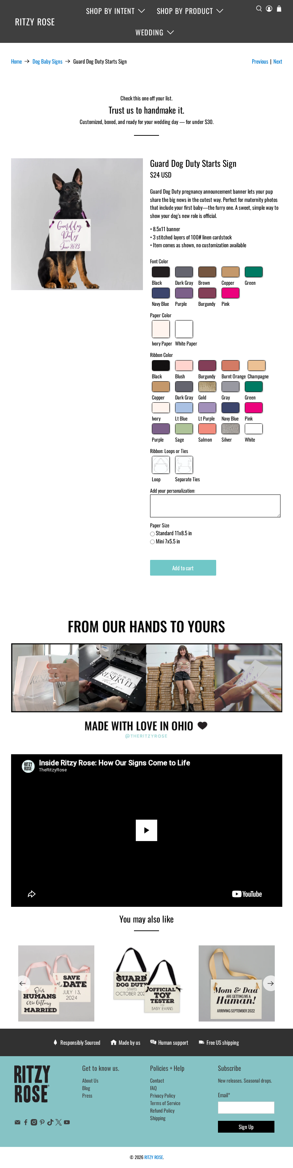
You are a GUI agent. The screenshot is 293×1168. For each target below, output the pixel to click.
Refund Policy (162, 1110)
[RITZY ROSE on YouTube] (67, 1123)
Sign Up (246, 1126)
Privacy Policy (162, 1095)
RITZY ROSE (35, 21)
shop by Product (185, 10)
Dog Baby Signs (48, 61)
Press (87, 1095)
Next (277, 61)
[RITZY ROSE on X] (58, 1123)
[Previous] (22, 983)
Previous (260, 61)
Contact (157, 1080)
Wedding (149, 32)
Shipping (157, 1118)
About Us (90, 1080)
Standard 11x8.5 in (174, 533)
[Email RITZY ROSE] (17, 1123)
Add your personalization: (172, 490)
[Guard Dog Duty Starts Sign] (77, 224)
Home (16, 61)
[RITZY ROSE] (32, 1087)
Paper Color (161, 315)
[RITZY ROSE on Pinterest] (42, 1123)
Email (224, 1095)
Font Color (159, 261)
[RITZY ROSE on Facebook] (26, 1123)
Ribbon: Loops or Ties (169, 450)
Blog (86, 1088)
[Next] (271, 983)
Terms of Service (165, 1103)
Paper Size (159, 525)
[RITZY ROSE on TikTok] (50, 1123)
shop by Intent (110, 10)
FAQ (153, 1088)
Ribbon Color (161, 354)
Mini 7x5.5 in (168, 541)
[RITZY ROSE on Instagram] (34, 1123)
